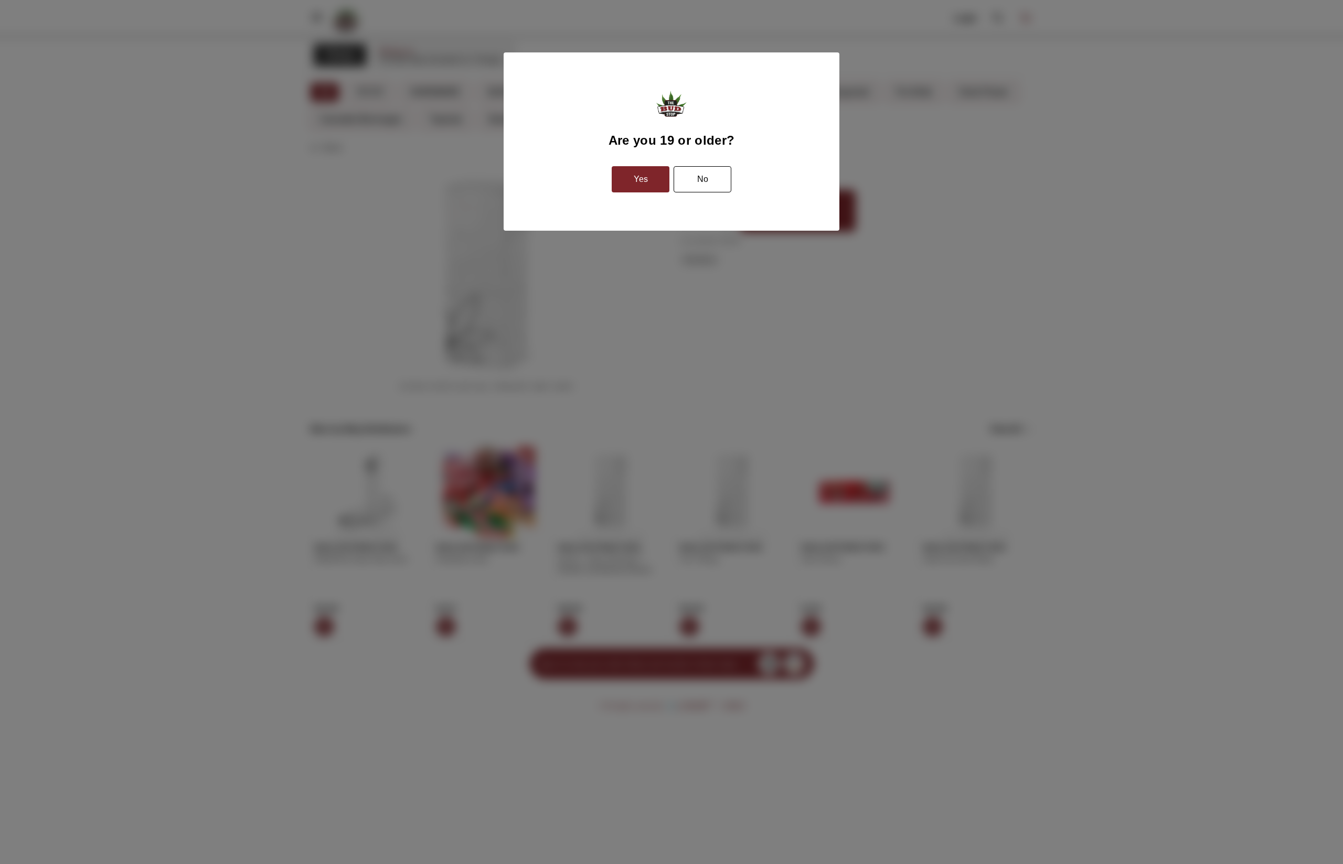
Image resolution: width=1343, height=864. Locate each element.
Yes (641, 179)
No (702, 179)
